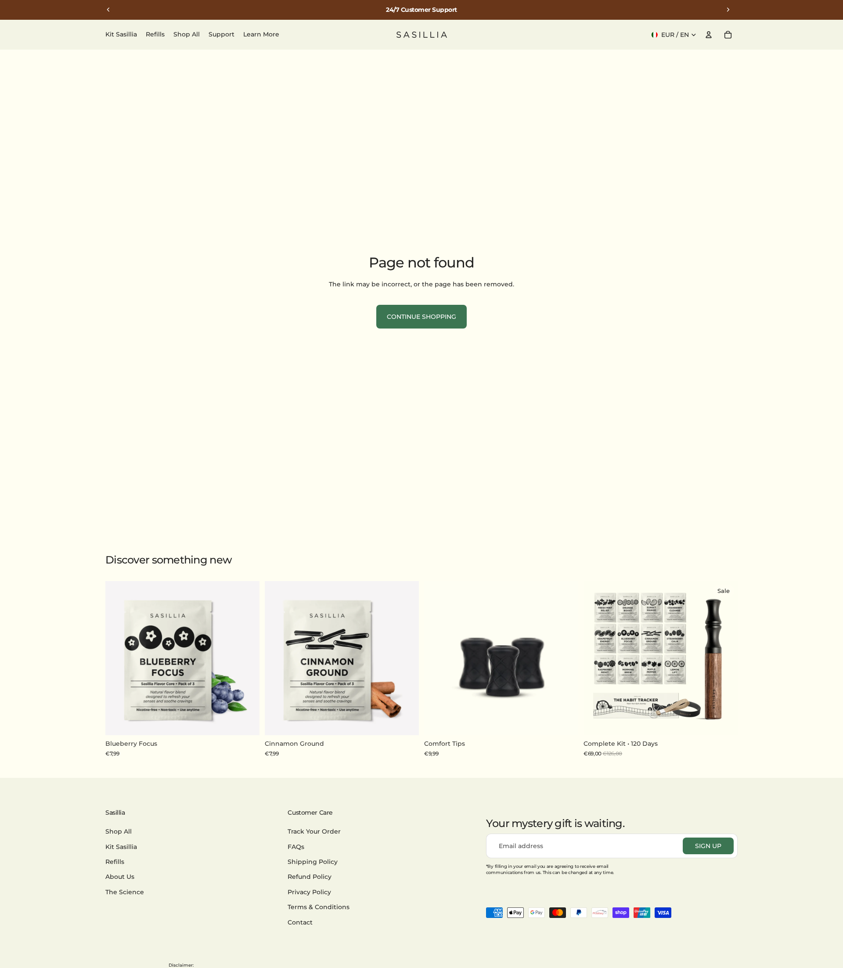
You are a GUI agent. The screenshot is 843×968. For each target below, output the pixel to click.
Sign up (708, 846)
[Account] (708, 34)
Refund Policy (309, 877)
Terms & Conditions (318, 907)
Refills (114, 862)
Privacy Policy (309, 892)
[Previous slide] (108, 9)
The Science (124, 892)
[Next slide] (728, 9)
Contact (300, 922)
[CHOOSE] (724, 722)
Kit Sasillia (121, 847)
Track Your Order (314, 831)
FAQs (296, 847)
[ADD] (246, 722)
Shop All (118, 831)
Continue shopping (421, 317)
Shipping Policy (313, 862)
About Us (119, 877)
